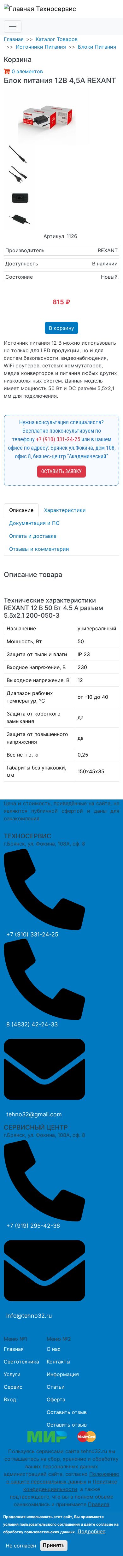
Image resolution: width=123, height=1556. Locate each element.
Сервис (13, 1387)
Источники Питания (41, 47)
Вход (10, 1399)
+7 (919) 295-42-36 (33, 1225)
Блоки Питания (97, 47)
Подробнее (91, 1531)
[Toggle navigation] (12, 26)
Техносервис (55, 9)
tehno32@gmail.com (34, 1114)
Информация (63, 1374)
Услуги (12, 1374)
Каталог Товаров (57, 39)
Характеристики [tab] (65, 510)
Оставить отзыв (67, 1412)
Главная (14, 39)
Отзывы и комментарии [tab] (39, 549)
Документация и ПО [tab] (34, 523)
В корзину (61, 328)
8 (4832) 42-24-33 (32, 1024)
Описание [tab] (21, 510)
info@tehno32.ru (29, 1315)
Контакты (58, 1361)
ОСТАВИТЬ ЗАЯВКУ (61, 471)
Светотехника (21, 1361)
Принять (54, 1545)
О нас (54, 1349)
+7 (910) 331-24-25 (58, 439)
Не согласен (21, 1545)
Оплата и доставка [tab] (32, 536)
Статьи (56, 1387)
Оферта (56, 1399)
